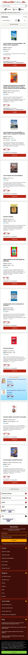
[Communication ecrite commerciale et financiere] (14, 300)
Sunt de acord (14, 652)
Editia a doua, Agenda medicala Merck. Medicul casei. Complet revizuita (13, 636)
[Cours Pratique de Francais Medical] (14, 172)
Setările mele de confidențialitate (9, 614)
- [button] (25, 507)
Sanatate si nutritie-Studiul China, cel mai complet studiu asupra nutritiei (14, 628)
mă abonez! (14, 540)
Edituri (3, 589)
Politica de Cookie (15, 645)
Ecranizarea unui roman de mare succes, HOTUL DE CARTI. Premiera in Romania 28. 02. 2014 (13, 623)
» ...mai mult (11, 101)
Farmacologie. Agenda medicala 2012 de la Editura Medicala (12, 632)
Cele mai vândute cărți (6, 604)
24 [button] (24, 20)
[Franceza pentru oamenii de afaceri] (14, 456)
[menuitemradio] (16, 20)
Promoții (3, 586)
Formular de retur (5, 579)
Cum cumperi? (5, 561)
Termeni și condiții (6, 551)
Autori (3, 593)
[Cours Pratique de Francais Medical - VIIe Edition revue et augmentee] (14, 40)
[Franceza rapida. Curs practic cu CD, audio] (14, 413)
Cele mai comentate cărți (7, 608)
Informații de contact (6, 576)
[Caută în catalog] (25, 5)
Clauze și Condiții (12, 647)
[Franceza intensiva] (14, 345)
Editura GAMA (9, 394)
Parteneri (4, 596)
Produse (9, 9)
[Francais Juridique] (14, 213)
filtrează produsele (14, 24)
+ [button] (25, 493)
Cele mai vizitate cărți (6, 611)
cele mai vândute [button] (6, 20)
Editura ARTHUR (10, 383)
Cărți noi (3, 583)
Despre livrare (4, 564)
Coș (15, 9)
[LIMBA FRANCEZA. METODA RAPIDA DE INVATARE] (14, 256)
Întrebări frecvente (6, 568)
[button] (21, 9)
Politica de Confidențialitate (8, 558)
